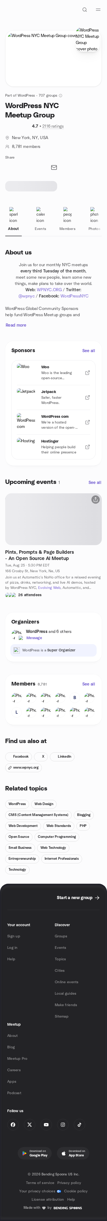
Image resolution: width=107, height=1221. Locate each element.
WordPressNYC (75, 296)
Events (60, 948)
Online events (67, 982)
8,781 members (26, 147)
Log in (12, 948)
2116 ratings (53, 126)
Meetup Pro (17, 1059)
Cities (60, 971)
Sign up (13, 936)
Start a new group (74, 898)
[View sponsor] (87, 372)
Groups (61, 936)
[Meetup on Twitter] (29, 1124)
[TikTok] (79, 1124)
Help (11, 959)
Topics (60, 959)
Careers (14, 1070)
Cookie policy (76, 1191)
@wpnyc (26, 296)
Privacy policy (69, 1183)
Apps (11, 1081)
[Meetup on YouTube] (46, 1124)
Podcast (14, 1093)
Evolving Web (49, 588)
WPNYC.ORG (49, 290)
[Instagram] (63, 1124)
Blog (11, 1047)
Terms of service (40, 1183)
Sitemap (62, 1016)
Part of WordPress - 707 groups (31, 95)
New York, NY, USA (30, 138)
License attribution (48, 1199)
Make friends (66, 1005)
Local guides (65, 993)
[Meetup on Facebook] (13, 1124)
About (12, 1036)
